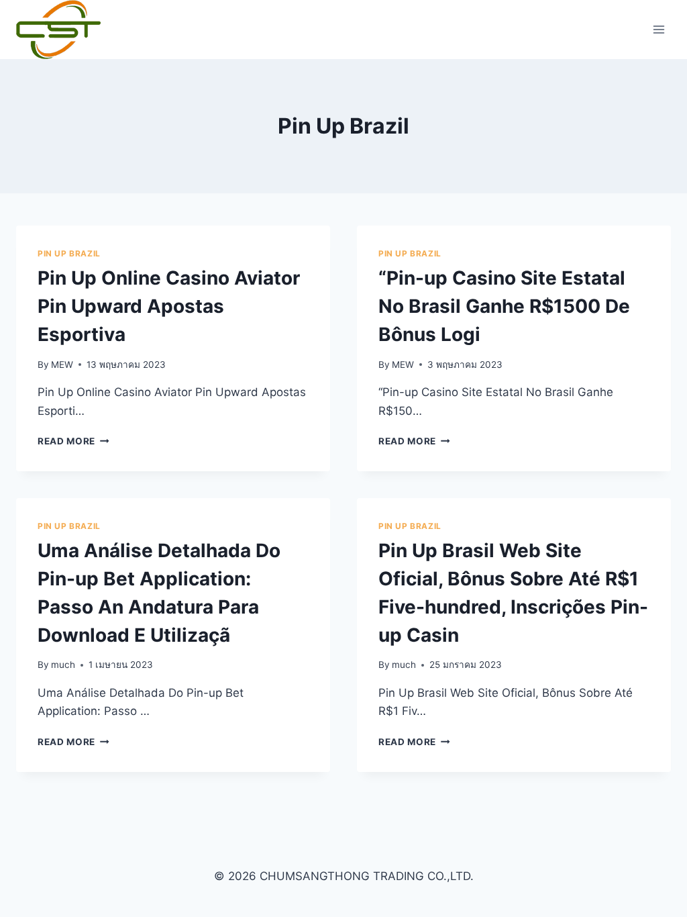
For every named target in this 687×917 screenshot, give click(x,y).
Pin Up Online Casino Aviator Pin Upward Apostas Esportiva (169, 306)
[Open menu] (658, 29)
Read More (73, 441)
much (63, 664)
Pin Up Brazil (69, 253)
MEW (62, 364)
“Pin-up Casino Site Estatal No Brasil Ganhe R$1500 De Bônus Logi (504, 306)
